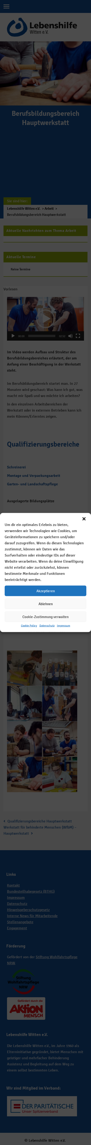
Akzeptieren (45, 590)
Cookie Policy (29, 625)
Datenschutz (47, 625)
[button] (84, 519)
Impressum (63, 625)
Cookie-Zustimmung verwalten (45, 616)
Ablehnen (45, 603)
